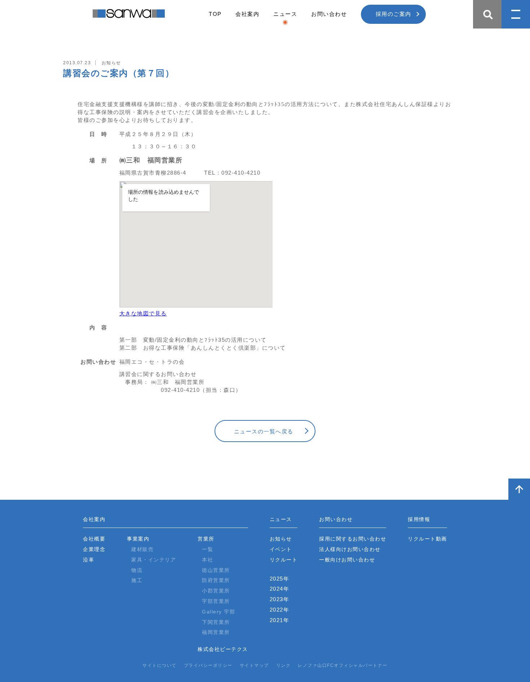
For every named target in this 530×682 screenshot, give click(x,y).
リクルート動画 (427, 539)
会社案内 (247, 14)
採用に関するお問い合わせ (352, 539)
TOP (215, 14)
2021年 (280, 620)
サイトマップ (254, 665)
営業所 (206, 539)
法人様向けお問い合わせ (350, 549)
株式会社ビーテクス (223, 649)
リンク (283, 665)
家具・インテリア (153, 560)
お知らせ (281, 539)
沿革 (88, 560)
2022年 (280, 610)
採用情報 (419, 519)
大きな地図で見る (143, 313)
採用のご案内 (393, 14)
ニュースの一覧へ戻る (263, 431)
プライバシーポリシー (208, 665)
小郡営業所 (216, 591)
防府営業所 (216, 580)
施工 (136, 580)
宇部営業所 (216, 601)
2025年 (280, 579)
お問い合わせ (329, 14)
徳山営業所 (216, 570)
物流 (136, 570)
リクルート (284, 560)
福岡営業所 (216, 632)
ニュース (285, 14)
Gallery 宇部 (218, 612)
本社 (207, 560)
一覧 (207, 549)
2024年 (280, 589)
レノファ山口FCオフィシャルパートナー (343, 665)
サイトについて (159, 665)
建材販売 (142, 549)
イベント (281, 549)
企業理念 (94, 549)
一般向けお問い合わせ (347, 560)
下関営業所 (216, 622)
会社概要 (94, 539)
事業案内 (138, 539)
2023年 (280, 599)
